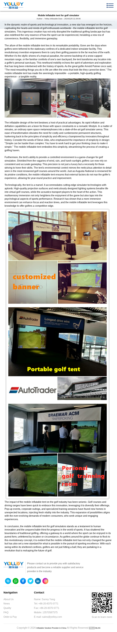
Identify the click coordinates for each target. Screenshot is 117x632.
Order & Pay (10, 617)
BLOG (97, 628)
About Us (9, 599)
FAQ (6, 612)
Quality (7, 608)
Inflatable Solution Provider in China (51, 628)
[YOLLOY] (14, 5)
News (7, 603)
